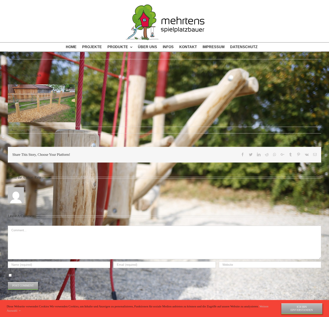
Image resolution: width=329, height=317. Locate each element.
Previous (315, 56)
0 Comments (46, 130)
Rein (14, 130)
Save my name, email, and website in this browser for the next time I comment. (70, 275)
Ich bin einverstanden (302, 308)
